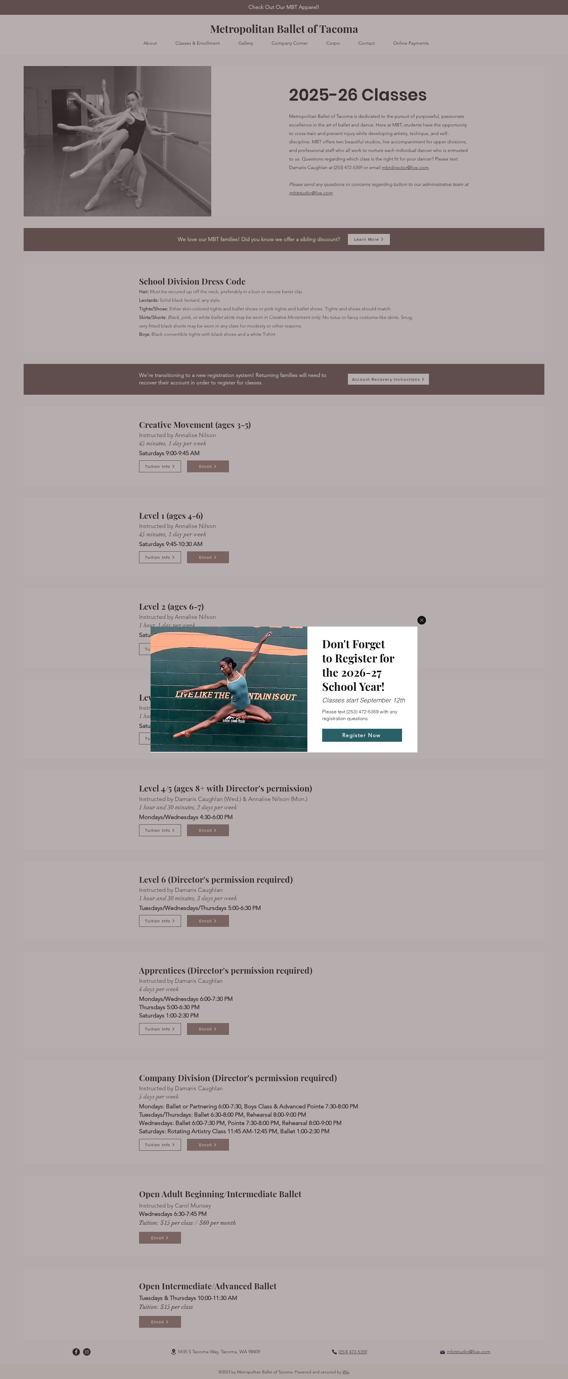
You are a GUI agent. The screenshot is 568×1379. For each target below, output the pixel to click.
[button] (421, 620)
